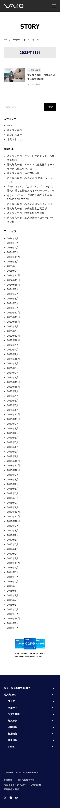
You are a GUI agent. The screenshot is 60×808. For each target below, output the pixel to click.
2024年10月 (13, 284)
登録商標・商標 (11, 789)
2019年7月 (13, 433)
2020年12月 (13, 382)
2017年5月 (13, 544)
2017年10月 (13, 521)
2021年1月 (13, 377)
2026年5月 (13, 242)
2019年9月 (13, 423)
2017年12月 (13, 511)
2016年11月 (13, 562)
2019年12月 (13, 414)
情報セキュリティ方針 (15, 784)
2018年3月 (13, 498)
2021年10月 (13, 358)
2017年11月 (13, 516)
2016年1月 (13, 590)
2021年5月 (13, 368)
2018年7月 (13, 484)
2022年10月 (13, 340)
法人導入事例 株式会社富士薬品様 (27, 208)
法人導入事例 (14, 130)
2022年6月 (13, 344)
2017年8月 (13, 530)
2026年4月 (13, 247)
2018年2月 (13, 502)
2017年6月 (13, 539)
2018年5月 (13, 488)
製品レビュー (14, 134)
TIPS (9, 125)
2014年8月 (13, 627)
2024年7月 (13, 293)
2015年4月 (13, 609)
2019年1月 (13, 456)
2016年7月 (13, 567)
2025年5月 (13, 266)
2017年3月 (13, 553)
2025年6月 (13, 261)
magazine (17, 40)
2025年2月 (13, 270)
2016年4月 (13, 581)
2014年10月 (13, 618)
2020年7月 (13, 391)
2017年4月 (13, 549)
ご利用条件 (35, 784)
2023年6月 (13, 331)
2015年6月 (13, 604)
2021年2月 (13, 372)
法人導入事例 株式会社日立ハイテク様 (29, 203)
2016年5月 (13, 576)
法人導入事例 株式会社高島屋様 (25, 213)
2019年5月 (13, 442)
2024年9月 (13, 289)
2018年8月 (13, 479)
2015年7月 (13, 600)
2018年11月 (13, 465)
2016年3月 (13, 586)
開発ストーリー (15, 139)
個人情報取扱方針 (26, 780)
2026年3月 (13, 252)
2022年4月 (13, 349)
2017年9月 (13, 525)
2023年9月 (13, 326)
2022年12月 (13, 335)
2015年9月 (13, 595)
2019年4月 (13, 447)
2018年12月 (13, 461)
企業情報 (8, 780)
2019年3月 (13, 451)
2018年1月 (13, 507)
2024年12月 (13, 275)
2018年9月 (13, 474)
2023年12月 (13, 312)
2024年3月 (13, 307)
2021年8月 (13, 363)
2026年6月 (13, 238)
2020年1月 (13, 410)
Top (5, 40)
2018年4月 (13, 493)
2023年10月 (13, 321)
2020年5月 (13, 400)
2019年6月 (13, 437)
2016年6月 (13, 572)
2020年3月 (13, 405)
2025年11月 (13, 256)
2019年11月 (13, 419)
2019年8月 (13, 428)
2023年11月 (13, 317)
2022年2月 (13, 354)
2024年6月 (13, 298)
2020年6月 (13, 395)
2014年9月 (13, 623)
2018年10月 (13, 470)
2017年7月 (13, 535)
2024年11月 (13, 280)
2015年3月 (13, 613)
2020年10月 (13, 386)
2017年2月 (13, 558)
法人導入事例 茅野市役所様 (23, 173)
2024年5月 (13, 303)
